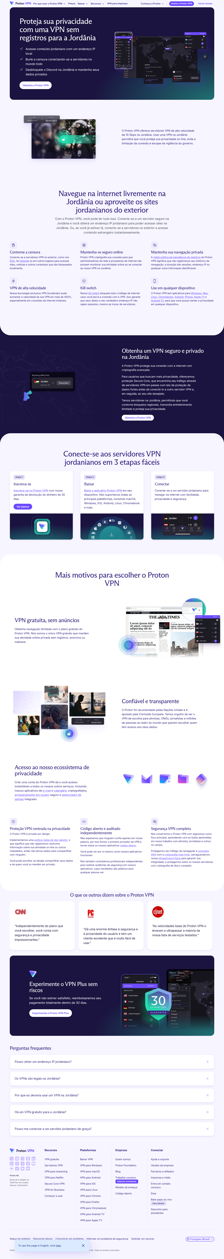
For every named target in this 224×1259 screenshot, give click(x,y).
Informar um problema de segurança (107, 1238)
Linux (154, 296)
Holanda (24, 260)
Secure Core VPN (55, 1183)
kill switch (93, 293)
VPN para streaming (56, 1171)
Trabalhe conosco (126, 1177)
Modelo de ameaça (126, 1187)
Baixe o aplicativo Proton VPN (103, 490)
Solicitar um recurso (142, 1238)
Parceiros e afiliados (162, 1171)
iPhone (189, 296)
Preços (71, 3)
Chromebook (165, 296)
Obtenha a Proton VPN (36, 85)
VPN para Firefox (89, 1201)
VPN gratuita (52, 1159)
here (58, 1245)
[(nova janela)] (11, 1158)
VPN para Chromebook (93, 1208)
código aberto (128, 845)
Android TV (157, 300)
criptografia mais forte (177, 854)
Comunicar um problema (69, 1238)
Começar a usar (54, 1195)
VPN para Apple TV (91, 1220)
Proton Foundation (126, 1165)
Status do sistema (20, 1238)
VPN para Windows (91, 1165)
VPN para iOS (88, 1183)
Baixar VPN (86, 1159)
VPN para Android (90, 1177)
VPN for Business (54, 1189)
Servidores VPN (54, 1165)
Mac (205, 293)
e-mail (47, 790)
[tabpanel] (112, 926)
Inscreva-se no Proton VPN (31, 490)
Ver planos (23, 506)
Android (179, 296)
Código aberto (124, 1193)
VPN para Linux (89, 1189)
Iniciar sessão (205, 3)
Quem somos (123, 1159)
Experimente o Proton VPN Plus (50, 1013)
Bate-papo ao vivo (161, 1199)
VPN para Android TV (92, 1214)
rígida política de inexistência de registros (177, 257)
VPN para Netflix (54, 1177)
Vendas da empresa (162, 1165)
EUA (12, 260)
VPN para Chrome (90, 1195)
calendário (60, 790)
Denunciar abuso (42, 1238)
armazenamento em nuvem (32, 795)
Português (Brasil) (200, 1239)
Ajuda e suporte (160, 1159)
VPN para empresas (117, 3)
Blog (118, 1171)
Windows (196, 293)
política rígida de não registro (51, 839)
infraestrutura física (169, 858)
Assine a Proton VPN (181, 3)
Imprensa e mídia (160, 1177)
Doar (153, 1193)
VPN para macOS (90, 1171)
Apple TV (199, 296)
